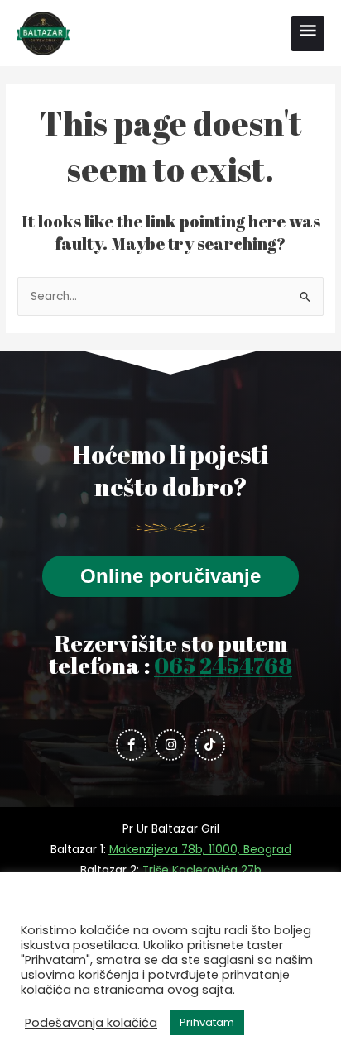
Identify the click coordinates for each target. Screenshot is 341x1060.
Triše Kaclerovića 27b (202, 870)
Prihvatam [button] (207, 1022)
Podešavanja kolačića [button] (91, 1022)
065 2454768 (223, 665)
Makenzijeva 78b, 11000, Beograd (200, 849)
